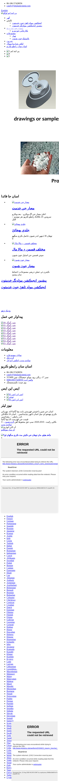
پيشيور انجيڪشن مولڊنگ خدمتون (27, 26)
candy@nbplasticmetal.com (18, 375)
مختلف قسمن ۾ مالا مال (28, 249)
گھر (8, 18)
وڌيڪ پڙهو (6, 311)
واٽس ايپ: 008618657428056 (20, 380)
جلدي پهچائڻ (21, 230)
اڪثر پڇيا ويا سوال (15, 44)
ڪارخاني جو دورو (20, 31)
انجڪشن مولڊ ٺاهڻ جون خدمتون (27, 23)
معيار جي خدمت (23, 208)
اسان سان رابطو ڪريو (17, 46)
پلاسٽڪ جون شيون (20, 38)
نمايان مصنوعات (14, 355)
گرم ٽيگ (10, 358)
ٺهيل (14, 36)
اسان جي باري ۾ (15, 28)
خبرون (10, 41)
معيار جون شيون (23, 266)
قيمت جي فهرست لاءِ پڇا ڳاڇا (14, 419)
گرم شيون (9, 422)
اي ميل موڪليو (8, 430)
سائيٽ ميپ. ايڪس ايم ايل (18, 360)
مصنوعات (11, 33)
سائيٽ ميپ (6, 424)
